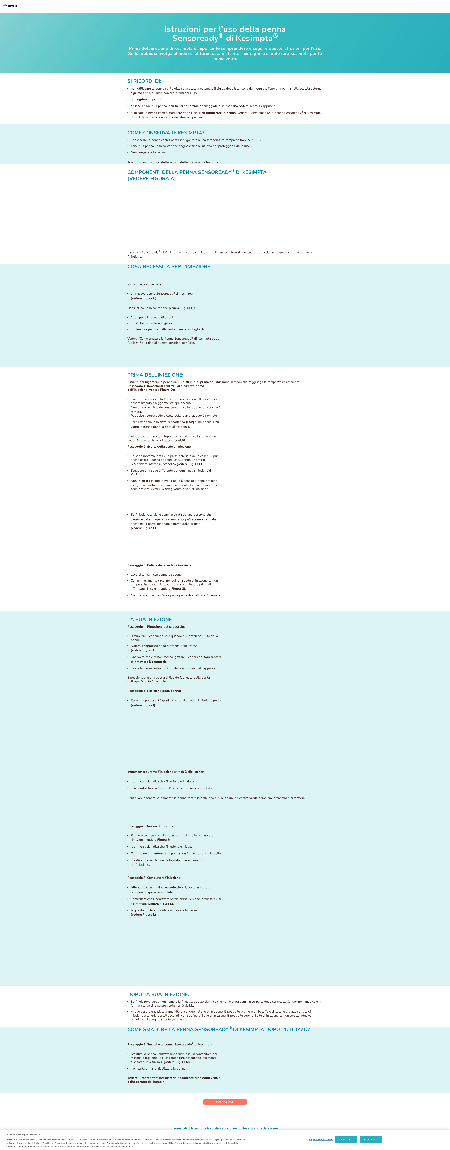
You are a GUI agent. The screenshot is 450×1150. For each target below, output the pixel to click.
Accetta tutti (370, 1139)
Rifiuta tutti (346, 1139)
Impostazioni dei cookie (321, 1139)
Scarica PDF (225, 1102)
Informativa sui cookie (220, 1128)
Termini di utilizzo (185, 1128)
